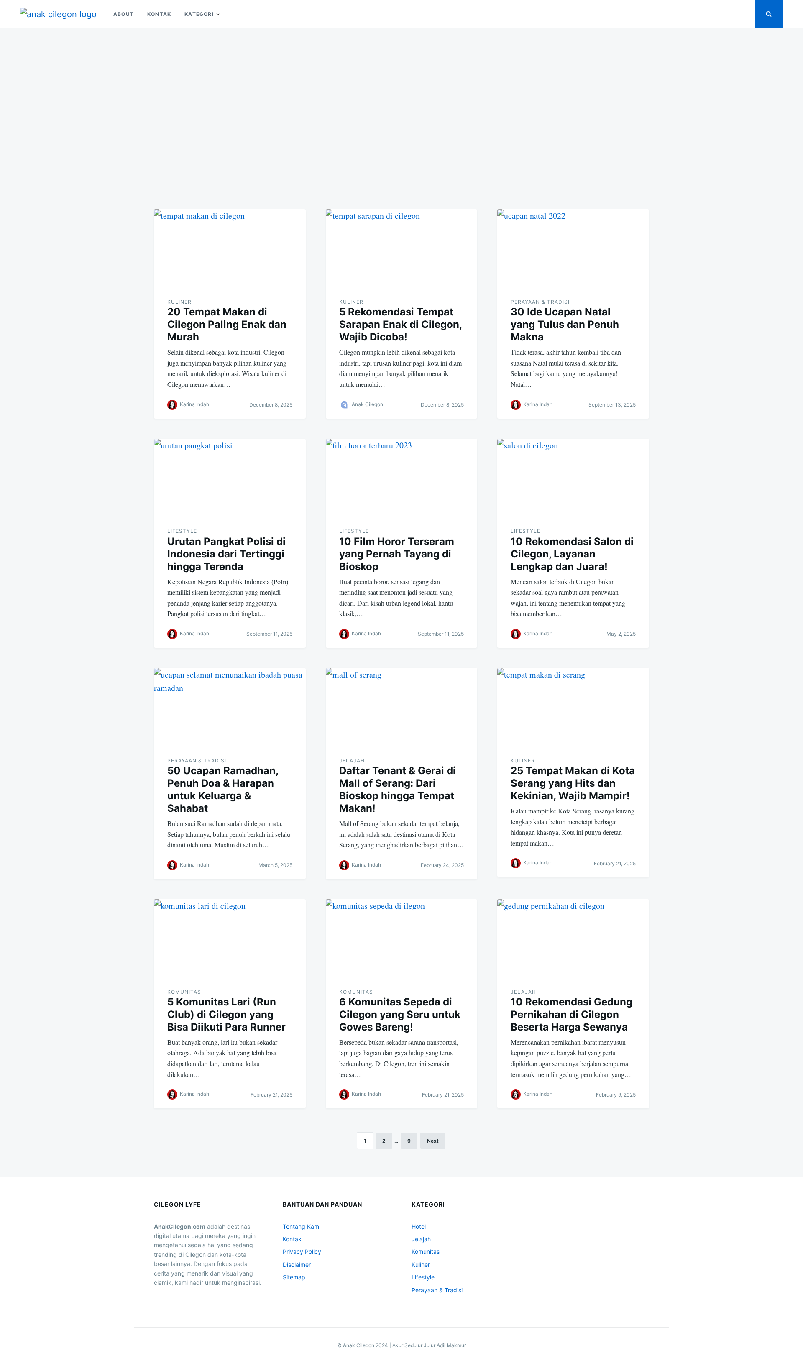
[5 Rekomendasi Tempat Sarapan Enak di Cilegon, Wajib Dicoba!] (402, 248)
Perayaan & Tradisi (540, 302)
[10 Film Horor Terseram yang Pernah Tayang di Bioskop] (402, 478)
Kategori (199, 14)
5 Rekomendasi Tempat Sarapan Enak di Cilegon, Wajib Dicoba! (400, 324)
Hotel (419, 1226)
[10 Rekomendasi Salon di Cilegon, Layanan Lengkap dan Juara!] (573, 478)
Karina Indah (194, 404)
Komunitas (184, 992)
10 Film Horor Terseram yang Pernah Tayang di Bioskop (396, 554)
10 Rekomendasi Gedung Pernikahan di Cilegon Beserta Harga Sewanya (571, 1014)
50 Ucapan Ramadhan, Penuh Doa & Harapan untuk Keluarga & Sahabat (222, 789)
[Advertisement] (401, 113)
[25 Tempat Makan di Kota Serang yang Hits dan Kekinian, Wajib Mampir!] (573, 707)
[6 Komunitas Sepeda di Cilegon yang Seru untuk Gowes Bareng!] (402, 938)
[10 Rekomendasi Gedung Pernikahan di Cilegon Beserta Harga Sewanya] (573, 938)
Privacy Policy (302, 1251)
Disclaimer (297, 1264)
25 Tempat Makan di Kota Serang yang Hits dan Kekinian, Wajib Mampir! (573, 783)
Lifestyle (182, 531)
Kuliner (179, 302)
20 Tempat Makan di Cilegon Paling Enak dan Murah (226, 324)
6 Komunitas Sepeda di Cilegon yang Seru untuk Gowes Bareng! (399, 1014)
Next (433, 1141)
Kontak (159, 14)
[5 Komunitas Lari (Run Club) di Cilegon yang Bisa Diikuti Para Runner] (230, 938)
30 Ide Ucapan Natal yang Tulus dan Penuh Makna (565, 324)
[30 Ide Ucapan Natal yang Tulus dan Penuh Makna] (573, 248)
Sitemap (294, 1277)
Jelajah (352, 760)
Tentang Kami (301, 1226)
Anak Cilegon (367, 404)
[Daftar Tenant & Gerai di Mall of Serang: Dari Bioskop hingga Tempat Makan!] (402, 707)
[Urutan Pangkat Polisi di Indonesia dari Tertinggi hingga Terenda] (230, 478)
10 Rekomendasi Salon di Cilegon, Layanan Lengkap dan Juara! (572, 554)
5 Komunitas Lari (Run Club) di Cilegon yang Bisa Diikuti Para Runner (226, 1014)
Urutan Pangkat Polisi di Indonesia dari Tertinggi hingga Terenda (226, 554)
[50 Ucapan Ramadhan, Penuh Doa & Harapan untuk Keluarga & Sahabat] (230, 707)
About (123, 14)
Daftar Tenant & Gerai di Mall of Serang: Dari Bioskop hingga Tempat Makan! (397, 789)
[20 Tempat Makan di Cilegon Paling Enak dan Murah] (230, 248)
